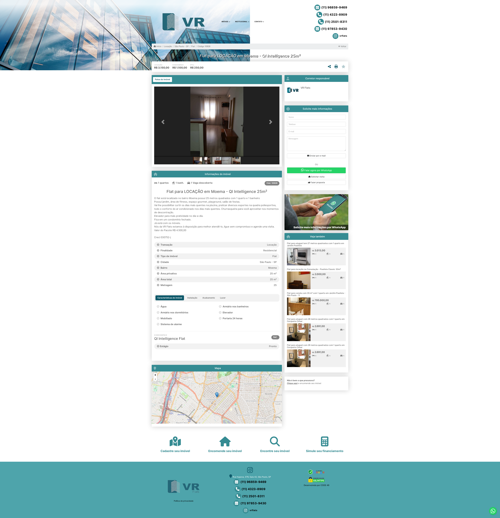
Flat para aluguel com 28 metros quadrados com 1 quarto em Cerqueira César (316, 320)
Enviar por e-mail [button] (317, 155)
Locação (168, 46)
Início (158, 46)
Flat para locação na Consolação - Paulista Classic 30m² (314, 269)
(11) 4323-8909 (335, 14)
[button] (163, 121)
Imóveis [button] (225, 22)
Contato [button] (258, 22)
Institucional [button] (241, 22)
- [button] (155, 379)
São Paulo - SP (182, 46)
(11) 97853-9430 (334, 29)
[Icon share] (250, 470)
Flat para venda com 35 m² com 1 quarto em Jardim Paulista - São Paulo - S (316, 294)
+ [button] (155, 375)
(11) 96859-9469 (334, 7)
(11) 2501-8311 (336, 22)
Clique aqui (292, 383)
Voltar (343, 46)
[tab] (162, 79)
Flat (193, 46)
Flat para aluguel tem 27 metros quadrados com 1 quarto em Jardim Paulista (315, 244)
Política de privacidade (183, 501)
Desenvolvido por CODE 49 (316, 485)
